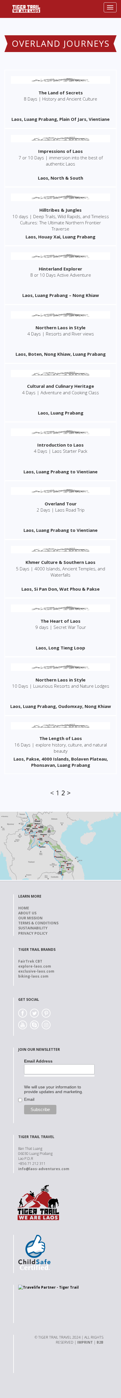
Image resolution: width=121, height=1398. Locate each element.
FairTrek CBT (30, 961)
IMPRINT (85, 1342)
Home (23, 908)
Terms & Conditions (38, 923)
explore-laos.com (34, 966)
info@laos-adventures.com (43, 1168)
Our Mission (30, 918)
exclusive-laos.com (36, 971)
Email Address (38, 1061)
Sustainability (33, 928)
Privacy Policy (33, 933)
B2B (100, 1342)
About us (27, 913)
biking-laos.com (33, 976)
